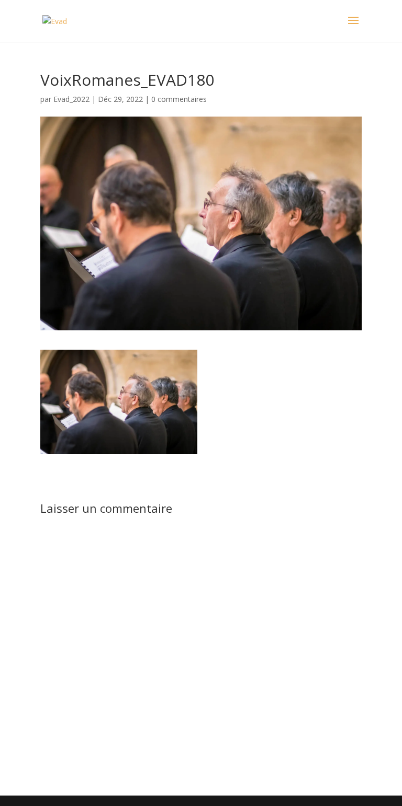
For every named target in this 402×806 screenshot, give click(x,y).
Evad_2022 (71, 99)
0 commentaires (179, 99)
